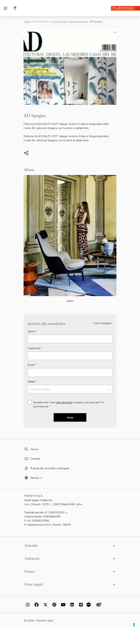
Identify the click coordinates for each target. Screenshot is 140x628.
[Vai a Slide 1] (70, 301)
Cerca (34, 449)
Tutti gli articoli (59, 21)
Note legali (33, 584)
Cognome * (35, 348)
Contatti (35, 458)
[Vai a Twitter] (44, 604)
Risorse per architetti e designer (50, 468)
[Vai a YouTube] (62, 604)
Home (27, 21)
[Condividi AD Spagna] (26, 153)
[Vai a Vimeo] (80, 604)
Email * (32, 364)
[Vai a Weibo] (98, 604)
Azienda (31, 545)
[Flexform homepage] (125, 8)
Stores (29, 571)
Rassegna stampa (78, 21)
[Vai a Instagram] (27, 604)
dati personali (64, 402)
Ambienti (32, 558)
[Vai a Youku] (89, 604)
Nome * (32, 331)
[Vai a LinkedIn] (71, 604)
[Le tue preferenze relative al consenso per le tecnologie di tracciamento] (134, 625)
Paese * (32, 381)
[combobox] (70, 389)
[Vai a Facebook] (36, 604)
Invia (70, 417)
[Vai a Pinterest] (53, 604)
